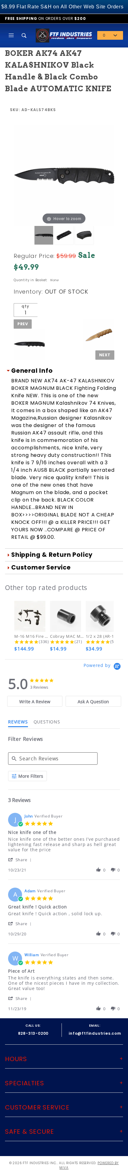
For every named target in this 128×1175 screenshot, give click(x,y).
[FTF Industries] (64, 35)
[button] (21, 859)
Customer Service (41, 567)
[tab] (35, 701)
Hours (16, 1059)
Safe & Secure (29, 1131)
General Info (32, 371)
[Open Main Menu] (11, 35)
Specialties (24, 1083)
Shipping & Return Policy (52, 555)
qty (25, 306)
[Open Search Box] (24, 35)
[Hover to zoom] (64, 175)
